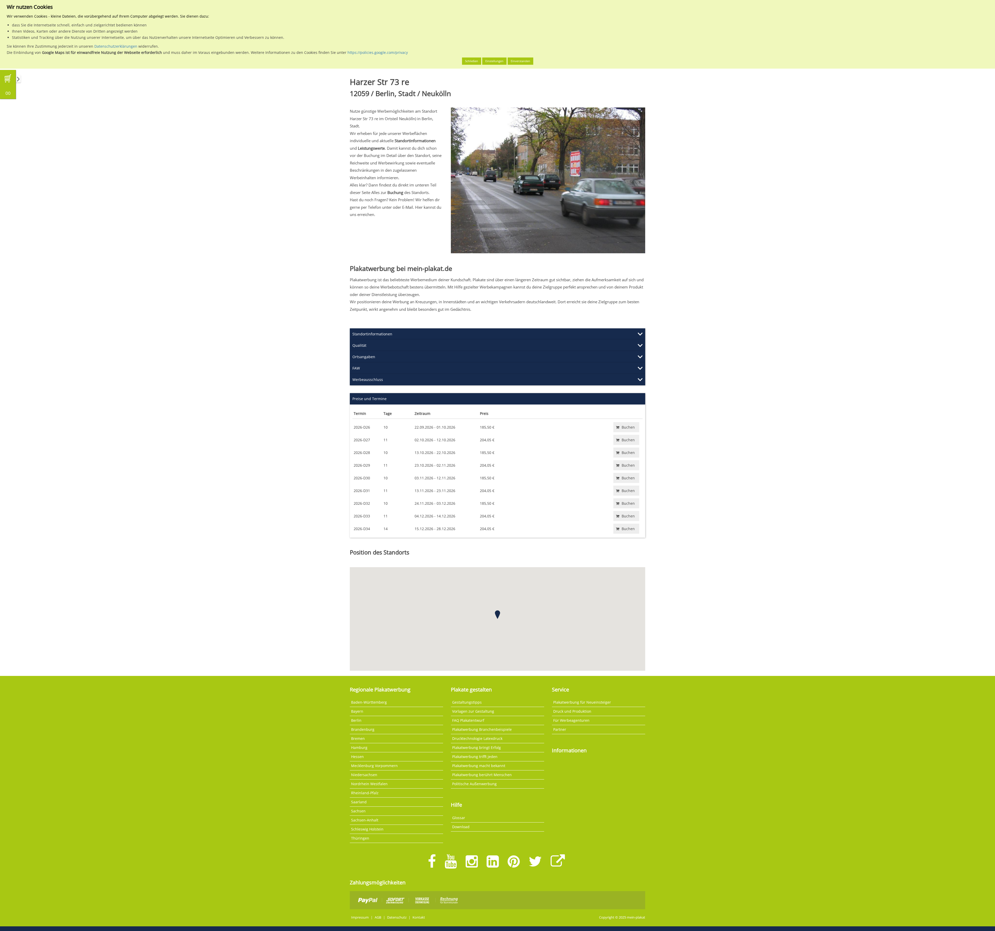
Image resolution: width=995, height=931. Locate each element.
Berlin (356, 720)
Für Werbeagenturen (571, 720)
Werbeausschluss (367, 379)
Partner (559, 729)
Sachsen (358, 811)
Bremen (358, 738)
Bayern (357, 711)
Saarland (359, 801)
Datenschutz (397, 917)
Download (461, 826)
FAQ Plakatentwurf (468, 720)
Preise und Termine (369, 398)
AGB (378, 917)
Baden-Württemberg (369, 702)
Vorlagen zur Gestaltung (473, 711)
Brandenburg (362, 729)
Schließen (471, 61)
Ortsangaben (363, 356)
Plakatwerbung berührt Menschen (482, 774)
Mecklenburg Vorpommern (374, 765)
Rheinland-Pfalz (365, 792)
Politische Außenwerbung (474, 783)
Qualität (359, 345)
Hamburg (359, 747)
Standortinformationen (372, 333)
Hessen (357, 756)
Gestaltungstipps (467, 702)
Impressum (360, 917)
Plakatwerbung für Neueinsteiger (582, 702)
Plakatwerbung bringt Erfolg (476, 747)
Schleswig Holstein (367, 829)
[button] (497, 614)
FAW (356, 368)
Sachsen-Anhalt (364, 820)
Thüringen (360, 838)
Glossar (458, 817)
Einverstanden (520, 61)
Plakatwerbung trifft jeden (474, 756)
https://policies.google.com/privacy (377, 52)
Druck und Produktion (572, 711)
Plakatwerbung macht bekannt (478, 765)
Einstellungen (494, 61)
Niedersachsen (364, 774)
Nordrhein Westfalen (369, 783)
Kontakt (419, 917)
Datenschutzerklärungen (115, 46)
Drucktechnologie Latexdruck (477, 738)
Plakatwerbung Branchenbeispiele (482, 729)
